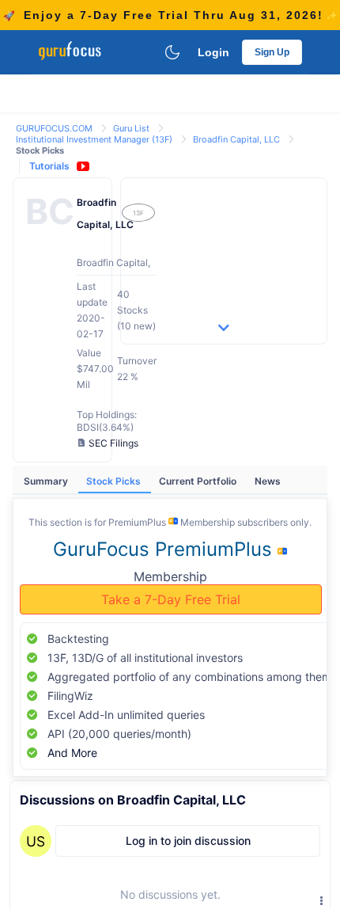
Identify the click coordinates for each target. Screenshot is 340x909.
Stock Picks (114, 481)
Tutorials (49, 166)
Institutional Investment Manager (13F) (95, 139)
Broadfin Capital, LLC (237, 139)
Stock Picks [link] (40, 150)
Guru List (132, 128)
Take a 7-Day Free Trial (170, 599)
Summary (47, 481)
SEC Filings (113, 443)
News (268, 481)
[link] (55, 127)
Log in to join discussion (188, 840)
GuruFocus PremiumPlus (165, 549)
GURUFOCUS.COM (55, 128)
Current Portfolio (199, 481)
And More (72, 752)
